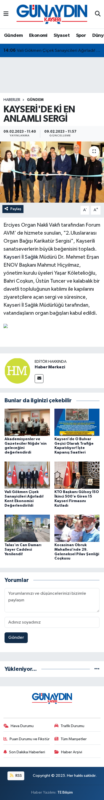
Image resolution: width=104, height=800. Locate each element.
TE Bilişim (65, 792)
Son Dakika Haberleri (27, 752)
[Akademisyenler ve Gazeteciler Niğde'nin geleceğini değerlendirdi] (27, 422)
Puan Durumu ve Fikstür (30, 739)
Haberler (11, 100)
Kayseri (11, 257)
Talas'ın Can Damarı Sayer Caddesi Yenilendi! (23, 549)
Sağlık (31, 257)
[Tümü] (96, 669)
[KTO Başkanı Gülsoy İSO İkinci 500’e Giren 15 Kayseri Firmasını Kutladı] (77, 475)
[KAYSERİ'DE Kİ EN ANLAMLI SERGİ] (52, 172)
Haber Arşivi (71, 752)
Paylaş (15, 209)
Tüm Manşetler (74, 739)
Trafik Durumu (72, 726)
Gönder (16, 637)
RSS (18, 776)
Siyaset (62, 35)
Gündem (13, 35)
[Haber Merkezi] (17, 370)
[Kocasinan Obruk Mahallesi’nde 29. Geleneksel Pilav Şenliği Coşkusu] (77, 528)
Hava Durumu (22, 726)
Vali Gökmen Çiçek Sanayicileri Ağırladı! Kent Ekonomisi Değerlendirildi (52, 50)
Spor (81, 35)
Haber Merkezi (50, 367)
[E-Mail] (39, 378)
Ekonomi (38, 35)
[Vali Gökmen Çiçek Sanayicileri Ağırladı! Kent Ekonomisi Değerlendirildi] (27, 475)
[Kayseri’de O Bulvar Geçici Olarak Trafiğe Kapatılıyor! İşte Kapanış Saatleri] (77, 422)
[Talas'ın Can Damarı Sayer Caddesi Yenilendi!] (27, 528)
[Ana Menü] (6, 14)
